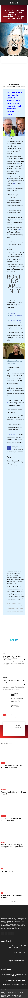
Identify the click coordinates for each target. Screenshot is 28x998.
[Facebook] (2, 933)
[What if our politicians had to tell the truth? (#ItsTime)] (4, 947)
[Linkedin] (21, 730)
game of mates (12, 434)
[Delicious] (12, 730)
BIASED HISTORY (17, 743)
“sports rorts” (13, 313)
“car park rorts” (13, 311)
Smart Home (21, 751)
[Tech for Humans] (6, 707)
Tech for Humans (14, 705)
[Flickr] (17, 730)
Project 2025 (24, 750)
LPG (10, 748)
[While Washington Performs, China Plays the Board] (14, 648)
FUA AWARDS (12, 746)
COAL (6, 744)
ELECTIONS (24, 744)
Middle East (15, 748)
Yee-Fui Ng (9, 138)
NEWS (4, 653)
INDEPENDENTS (16, 747)
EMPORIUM (5, 677)
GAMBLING (18, 746)
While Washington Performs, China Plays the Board (14, 86)
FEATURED (5, 746)
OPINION (25, 748)
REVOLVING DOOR (6, 751)
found (11, 390)
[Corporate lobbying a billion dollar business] (4, 954)
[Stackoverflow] (19, 732)
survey (8, 402)
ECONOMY (19, 744)
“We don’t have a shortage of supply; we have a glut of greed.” (13, 846)
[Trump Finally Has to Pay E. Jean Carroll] (14, 672)
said (18, 163)
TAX (26, 751)
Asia (12, 743)
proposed (19, 229)
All (6, 743)
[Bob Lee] (7, 729)
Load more (13, 901)
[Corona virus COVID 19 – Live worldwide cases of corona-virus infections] (4, 960)
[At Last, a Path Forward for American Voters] (6, 693)
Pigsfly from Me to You (22, 749)
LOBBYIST (6, 748)
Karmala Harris (24, 747)
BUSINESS (25, 743)
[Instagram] (19, 730)
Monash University (16, 138)
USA (17, 752)
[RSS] (9, 933)
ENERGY (12, 701)
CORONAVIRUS (12, 744)
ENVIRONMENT (19, 745)
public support (17, 209)
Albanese (8, 714)
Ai (11, 706)
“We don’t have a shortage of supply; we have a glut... (17, 699)
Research (14, 183)
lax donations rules (16, 426)
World (25, 752)
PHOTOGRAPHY (13, 749)
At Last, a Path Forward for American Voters (16, 692)
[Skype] (16, 732)
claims (19, 146)
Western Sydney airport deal (16, 315)
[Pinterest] (14, 732)
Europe (25, 745)
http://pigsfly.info (18, 727)
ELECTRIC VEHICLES (12, 745)
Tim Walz (9, 752)
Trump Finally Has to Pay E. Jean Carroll (13, 681)
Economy (14, 714)
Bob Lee (4, 659)
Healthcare (24, 746)
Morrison (22, 714)
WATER (21, 752)
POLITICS (18, 750)
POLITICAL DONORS (11, 750)
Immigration (9, 747)
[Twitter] (21, 732)
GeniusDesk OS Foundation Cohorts (11, 896)
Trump (13, 752)
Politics (14, 716)
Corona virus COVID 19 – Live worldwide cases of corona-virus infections (16, 960)
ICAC (18, 714)
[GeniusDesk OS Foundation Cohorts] (14, 883)
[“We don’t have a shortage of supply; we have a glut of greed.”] (6, 700)
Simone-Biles (14, 751)
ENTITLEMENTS (12, 745)
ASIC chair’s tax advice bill (15, 318)
